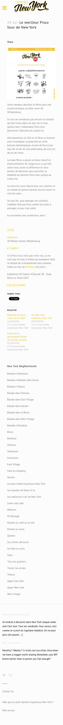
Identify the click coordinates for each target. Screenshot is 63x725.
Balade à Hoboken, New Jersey (23, 380)
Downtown (12, 457)
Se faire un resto (16, 548)
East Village (13, 464)
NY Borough (13, 516)
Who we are (8, 710)
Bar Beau (30, 266)
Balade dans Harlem (17, 406)
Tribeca (11, 574)
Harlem (11, 477)
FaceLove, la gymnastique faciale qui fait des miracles (17, 336)
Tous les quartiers (16, 561)
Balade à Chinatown (17, 373)
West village (13, 594)
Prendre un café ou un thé (20, 522)
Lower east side (15, 503)
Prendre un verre (15, 529)
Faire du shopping (16, 470)
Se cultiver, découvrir (18, 542)
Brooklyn (11, 438)
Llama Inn (12, 237)
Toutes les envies (16, 568)
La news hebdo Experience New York (26, 483)
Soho (9, 555)
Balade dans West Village (20, 419)
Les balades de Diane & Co (21, 490)
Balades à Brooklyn (17, 425)
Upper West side (15, 587)
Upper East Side (15, 581)
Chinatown (12, 451)
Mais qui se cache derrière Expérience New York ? (28, 702)
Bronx (10, 431)
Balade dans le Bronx (18, 412)
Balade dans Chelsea (18, 393)
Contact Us (8, 691)
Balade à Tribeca (16, 386)
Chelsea (11, 444)
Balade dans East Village (20, 399)
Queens (11, 535)
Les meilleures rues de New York (24, 496)
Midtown (11, 509)
